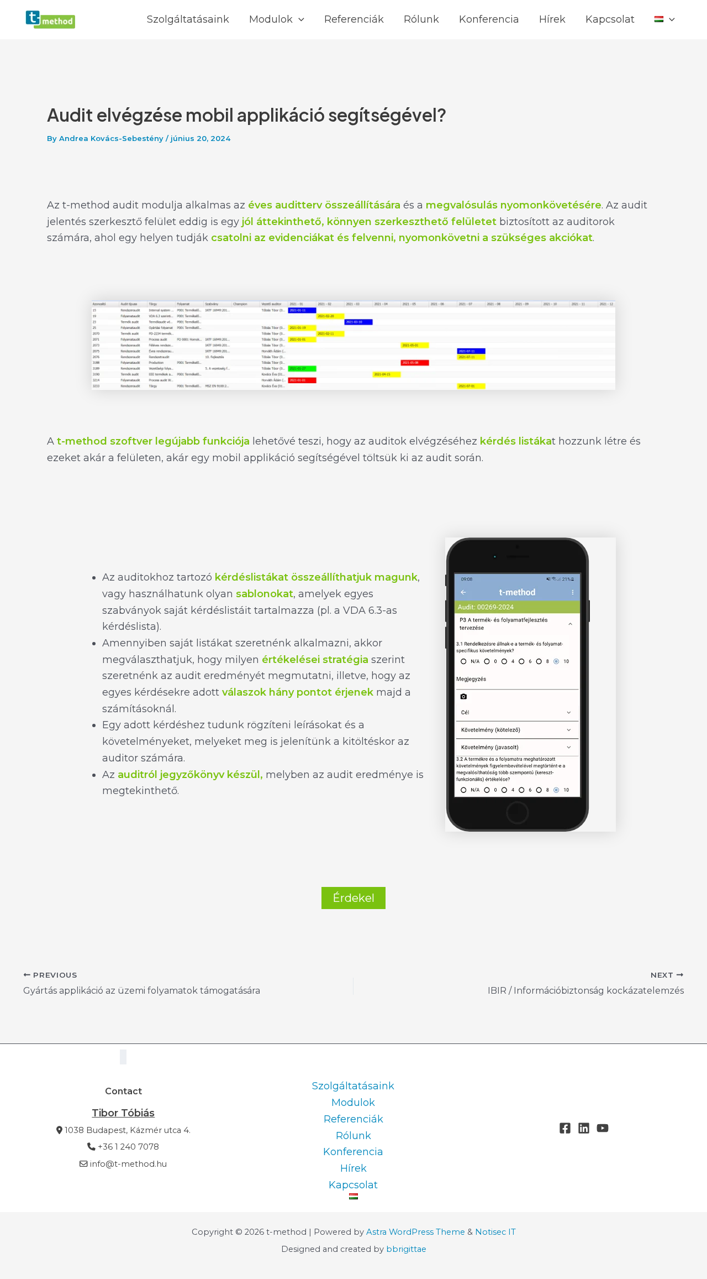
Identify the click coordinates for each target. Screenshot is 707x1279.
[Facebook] (565, 1128)
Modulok (271, 19)
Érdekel (353, 898)
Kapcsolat (610, 19)
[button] (298, 19)
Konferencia (489, 19)
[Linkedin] (584, 1128)
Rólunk (421, 19)
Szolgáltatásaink (188, 19)
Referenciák (354, 19)
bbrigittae (406, 1249)
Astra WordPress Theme (415, 1232)
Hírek (552, 19)
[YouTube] (603, 1128)
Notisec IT (495, 1232)
